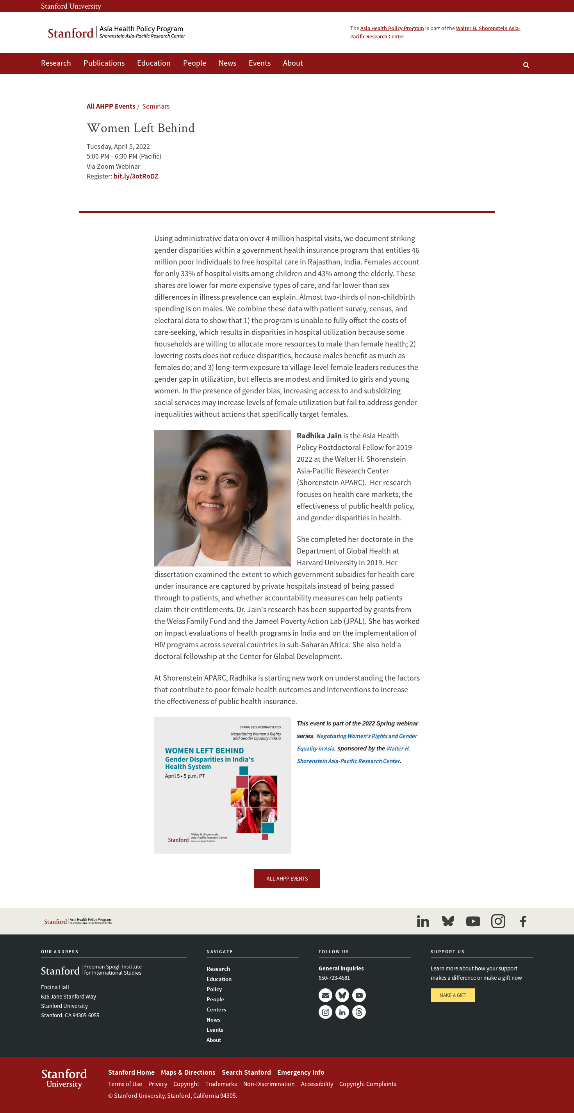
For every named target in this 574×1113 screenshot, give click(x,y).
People (194, 63)
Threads (359, 1012)
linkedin (423, 921)
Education (154, 63)
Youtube (359, 995)
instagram (498, 921)
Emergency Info (300, 1072)
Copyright (186, 1084)
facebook (523, 921)
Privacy (157, 1084)
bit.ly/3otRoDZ (135, 176)
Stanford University (71, 6)
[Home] (117, 32)
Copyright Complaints (367, 1084)
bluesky (448, 921)
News (227, 63)
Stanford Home (131, 1072)
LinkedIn (342, 1012)
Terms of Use (125, 1084)
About (293, 63)
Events (260, 63)
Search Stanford (246, 1072)
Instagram (325, 1012)
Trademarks (221, 1084)
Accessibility (317, 1084)
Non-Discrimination (269, 1084)
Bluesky (342, 995)
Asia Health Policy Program (392, 28)
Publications (104, 63)
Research (56, 63)
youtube (473, 921)
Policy (214, 989)
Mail (325, 995)
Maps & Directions (188, 1072)
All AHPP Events (111, 106)
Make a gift (453, 995)
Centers (216, 1009)
